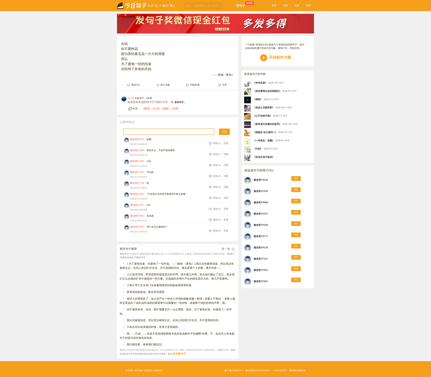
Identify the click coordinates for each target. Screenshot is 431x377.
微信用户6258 (261, 247)
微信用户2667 (261, 281)
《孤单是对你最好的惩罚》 (267, 124)
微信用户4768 (261, 225)
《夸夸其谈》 (260, 83)
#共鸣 (175, 108)
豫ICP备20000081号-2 (233, 370)
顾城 (220, 74)
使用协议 (158, 370)
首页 (274, 5)
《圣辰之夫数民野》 (263, 107)
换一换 (226, 248)
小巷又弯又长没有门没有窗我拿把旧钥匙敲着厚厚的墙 (159, 285)
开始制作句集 (279, 57)
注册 (296, 5)
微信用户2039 (261, 191)
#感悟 (165, 108)
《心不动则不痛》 (262, 116)
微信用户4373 (261, 213)
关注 (296, 178)
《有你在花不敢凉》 (263, 157)
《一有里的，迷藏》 (263, 140)
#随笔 (146, 108)
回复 (226, 143)
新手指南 (139, 370)
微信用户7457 (261, 259)
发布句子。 (180, 102)
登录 (308, 5)
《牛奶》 (258, 149)
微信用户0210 (261, 180)
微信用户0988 (261, 202)
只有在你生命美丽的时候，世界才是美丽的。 (154, 327)
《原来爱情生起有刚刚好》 (267, 91)
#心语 (156, 108)
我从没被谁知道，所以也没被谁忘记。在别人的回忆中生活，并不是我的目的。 (174, 320)
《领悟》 (258, 99)
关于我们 (129, 370)
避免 (228, 74)
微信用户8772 (261, 236)
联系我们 (149, 370)
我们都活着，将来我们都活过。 (145, 344)
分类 (285, 5)
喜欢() (217, 143)
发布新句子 (179, 353)
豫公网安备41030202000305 (257, 370)
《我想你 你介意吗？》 (265, 132)
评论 (224, 131)
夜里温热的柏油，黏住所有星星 (145, 292)
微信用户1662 (261, 270)
